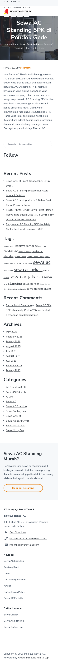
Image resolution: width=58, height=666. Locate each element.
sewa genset (31, 284)
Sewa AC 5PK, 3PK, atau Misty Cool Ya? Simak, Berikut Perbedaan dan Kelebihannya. (29, 310)
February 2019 (14, 365)
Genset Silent (9, 246)
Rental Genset (20, 256)
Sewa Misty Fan (15, 430)
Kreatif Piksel (25, 657)
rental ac (11, 251)
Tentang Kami (11, 567)
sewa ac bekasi (28, 269)
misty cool (42, 246)
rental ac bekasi (25, 252)
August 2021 (13, 356)
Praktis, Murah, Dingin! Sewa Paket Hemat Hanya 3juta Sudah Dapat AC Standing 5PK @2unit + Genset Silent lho (30, 214)
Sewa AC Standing (16, 406)
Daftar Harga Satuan (15, 579)
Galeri (7, 573)
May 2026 (11, 331)
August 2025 (13, 346)
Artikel (9, 396)
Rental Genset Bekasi (35, 256)
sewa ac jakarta (26, 276)
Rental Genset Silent (24, 263)
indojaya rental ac (26, 246)
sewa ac (41, 262)
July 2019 (11, 360)
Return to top (41, 657)
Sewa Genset (13, 416)
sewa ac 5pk (8, 270)
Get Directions (18, 532)
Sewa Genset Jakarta (17, 289)
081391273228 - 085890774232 (28, 538)
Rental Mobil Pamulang (19, 305)
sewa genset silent (39, 289)
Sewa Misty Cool (15, 425)
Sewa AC (11, 401)
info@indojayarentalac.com (24, 544)
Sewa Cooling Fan (16, 411)
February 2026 (14, 336)
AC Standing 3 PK (16, 387)
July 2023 (11, 351)
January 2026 (13, 341)
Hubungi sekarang (23, 488)
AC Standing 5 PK (16, 392)
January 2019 (13, 370)
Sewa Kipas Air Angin (17, 420)
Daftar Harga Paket (14, 592)
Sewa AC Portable (13, 598)
